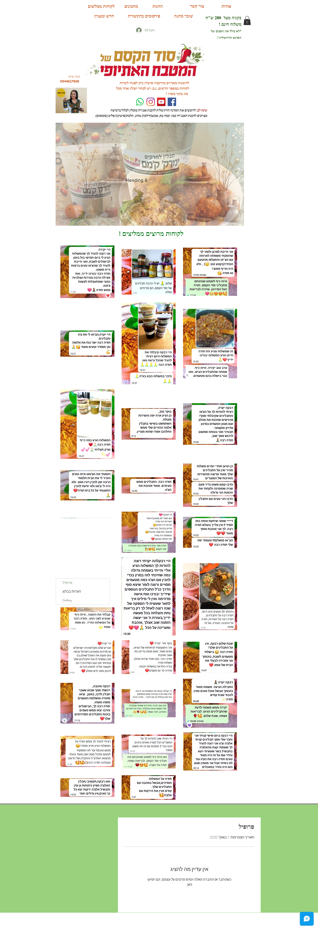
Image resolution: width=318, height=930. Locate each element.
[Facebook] (172, 102)
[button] (247, 20)
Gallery (67, 600)
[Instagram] (150, 102)
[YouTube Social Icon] (161, 102)
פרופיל (67, 582)
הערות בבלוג (72, 591)
